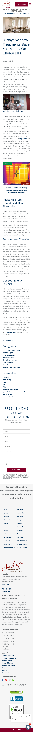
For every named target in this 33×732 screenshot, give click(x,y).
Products (6, 377)
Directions (5, 584)
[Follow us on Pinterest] (6, 680)
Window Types (8, 353)
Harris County (8, 544)
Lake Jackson (8, 527)
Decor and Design (9, 355)
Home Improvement (10, 360)
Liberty (6, 523)
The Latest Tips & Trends (11, 350)
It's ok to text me (13, 464)
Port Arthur (20, 513)
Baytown (20, 537)
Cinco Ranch (7, 537)
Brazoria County (22, 544)
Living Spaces (7, 365)
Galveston (7, 534)
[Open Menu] (29, 4)
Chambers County (9, 547)
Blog (4, 382)
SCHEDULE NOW (16, 470)
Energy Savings (8, 394)
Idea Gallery (7, 380)
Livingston (20, 520)
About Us (5, 670)
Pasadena (20, 516)
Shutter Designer (8, 656)
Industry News (8, 362)
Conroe (19, 534)
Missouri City (8, 520)
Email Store (6, 591)
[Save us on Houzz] (13, 680)
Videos (5, 387)
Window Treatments (9, 658)
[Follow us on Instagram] (10, 680)
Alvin (5, 509)
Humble (6, 530)
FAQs (4, 385)
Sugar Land (20, 509)
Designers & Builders (9, 665)
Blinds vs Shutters (9, 397)
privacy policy (22, 477)
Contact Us (6, 673)
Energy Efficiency (8, 358)
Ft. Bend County (22, 547)
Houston (20, 530)
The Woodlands (22, 541)
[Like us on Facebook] (3, 680)
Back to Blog (9, 341)
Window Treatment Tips (11, 367)
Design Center (7, 660)
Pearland (6, 516)
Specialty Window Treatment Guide (15, 392)
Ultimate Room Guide (10, 389)
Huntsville (20, 527)
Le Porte (20, 523)
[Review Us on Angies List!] (16, 692)
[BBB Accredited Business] (16, 698)
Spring (6, 513)
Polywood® (23, 139)
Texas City (7, 541)
